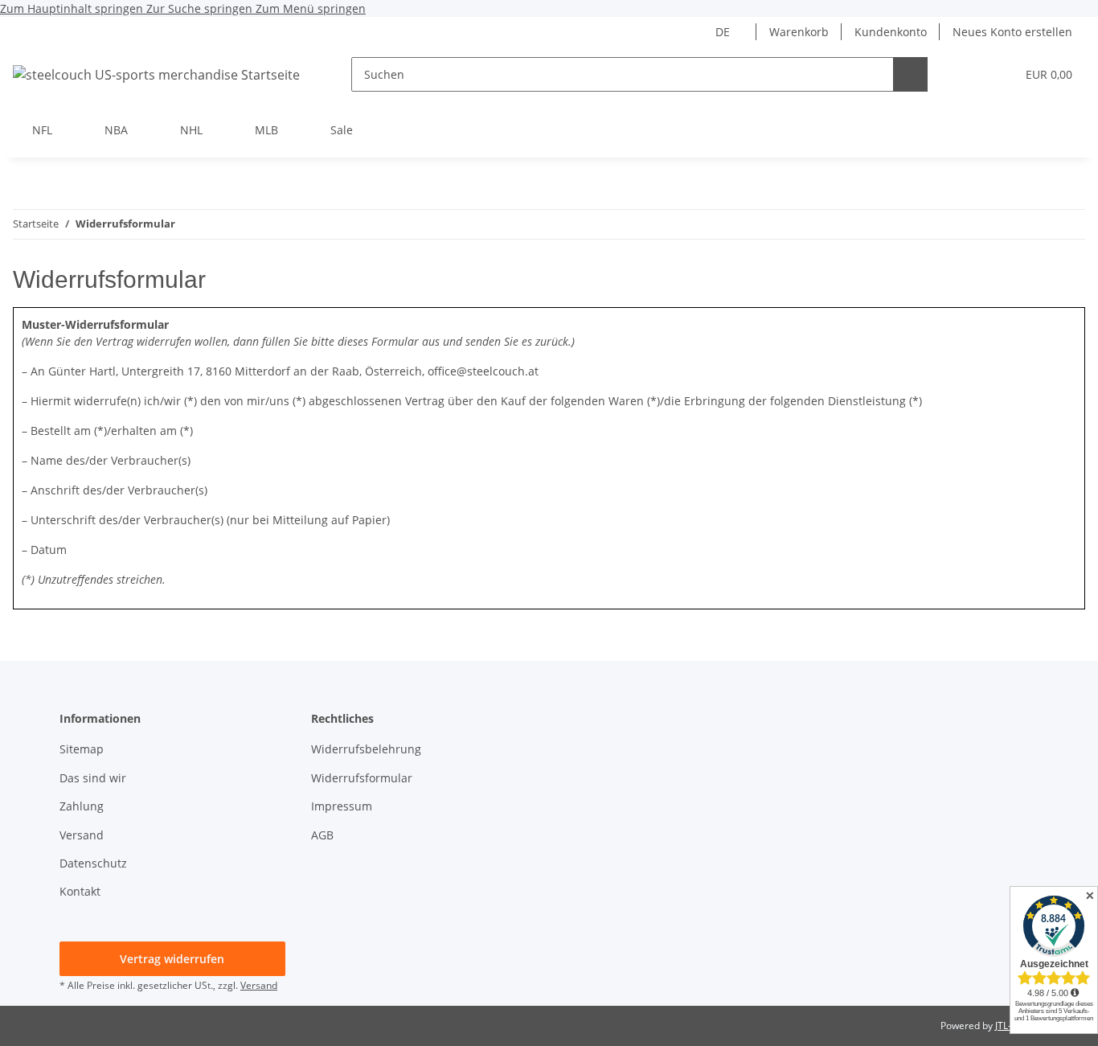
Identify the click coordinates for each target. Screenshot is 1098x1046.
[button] (970, 74)
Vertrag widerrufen (172, 958)
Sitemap (81, 749)
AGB (322, 835)
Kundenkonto (890, 31)
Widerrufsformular (361, 778)
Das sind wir (92, 778)
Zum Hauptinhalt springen (73, 8)
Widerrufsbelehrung (366, 749)
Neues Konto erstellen (1012, 31)
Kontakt (79, 891)
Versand (81, 835)
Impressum (341, 806)
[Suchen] (910, 74)
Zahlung (81, 806)
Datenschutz (93, 863)
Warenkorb (799, 31)
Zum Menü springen (311, 8)
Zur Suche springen (201, 8)
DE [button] (722, 31)
